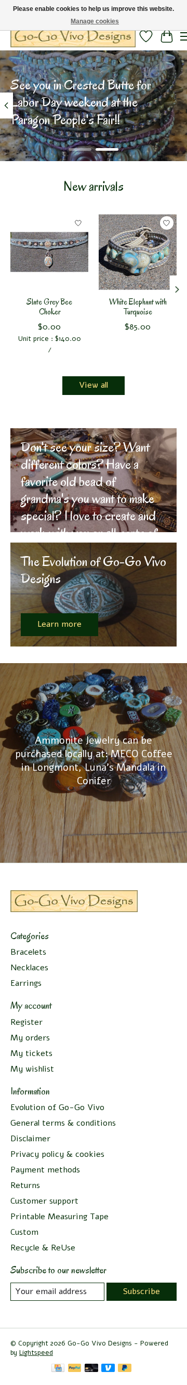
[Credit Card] (57, 1369)
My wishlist (32, 1069)
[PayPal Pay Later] (124, 1369)
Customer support (44, 1201)
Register (26, 1022)
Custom (24, 1232)
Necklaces (29, 967)
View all (93, 385)
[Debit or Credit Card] (91, 1369)
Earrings (26, 983)
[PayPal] (75, 1369)
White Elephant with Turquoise (138, 307)
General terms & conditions (63, 1123)
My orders (30, 1038)
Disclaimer (30, 1138)
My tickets (31, 1053)
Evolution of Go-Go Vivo (57, 1107)
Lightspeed (36, 1352)
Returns (25, 1185)
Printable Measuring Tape (59, 1216)
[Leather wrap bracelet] (73, 36)
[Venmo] (108, 1369)
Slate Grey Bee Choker (49, 307)
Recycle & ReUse (42, 1248)
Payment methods (45, 1170)
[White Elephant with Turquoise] (138, 252)
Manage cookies (95, 21)
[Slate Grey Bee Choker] (49, 252)
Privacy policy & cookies (57, 1154)
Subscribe (141, 1291)
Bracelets (28, 952)
